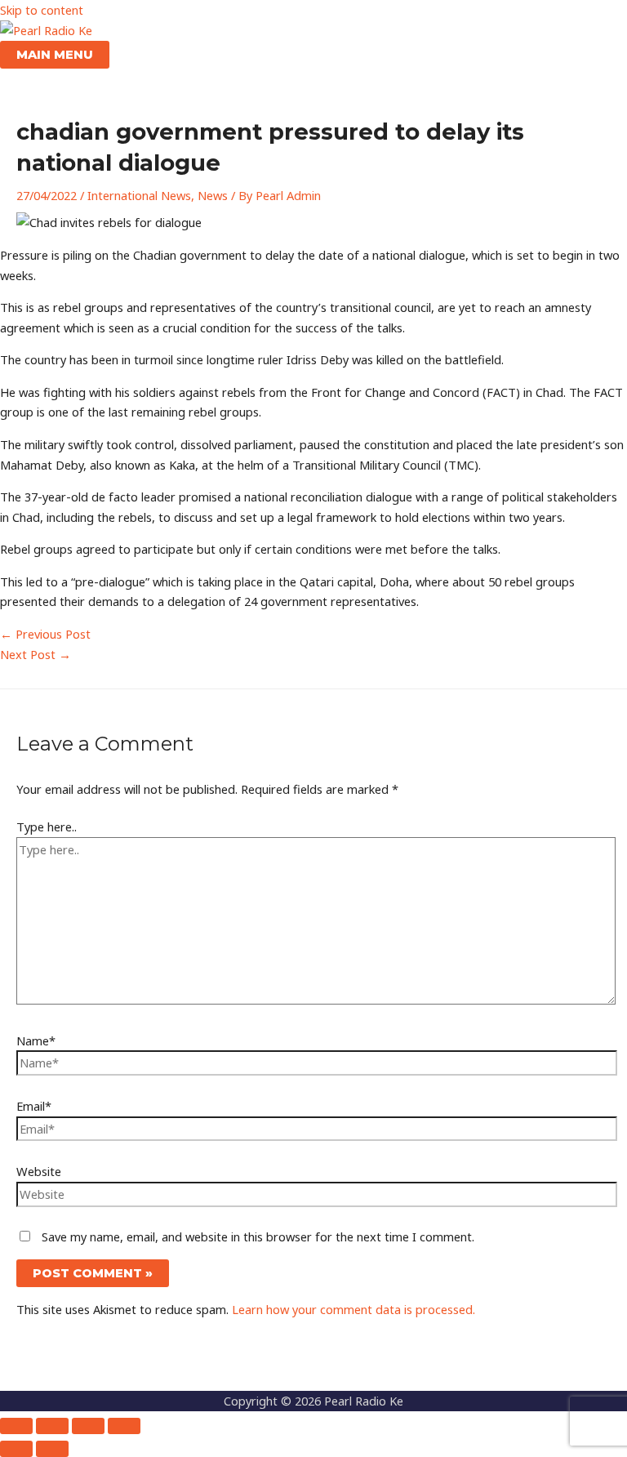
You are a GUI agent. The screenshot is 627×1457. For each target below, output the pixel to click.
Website (38, 1171)
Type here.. (46, 826)
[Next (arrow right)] (52, 1449)
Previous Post (45, 634)
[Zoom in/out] (16, 1426)
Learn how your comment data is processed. (353, 1309)
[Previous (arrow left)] (16, 1449)
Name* (36, 1040)
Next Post (35, 654)
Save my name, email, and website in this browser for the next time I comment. (258, 1236)
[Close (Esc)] (124, 1426)
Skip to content (41, 10)
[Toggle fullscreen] (52, 1426)
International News (139, 195)
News (213, 195)
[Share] (88, 1426)
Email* (33, 1106)
